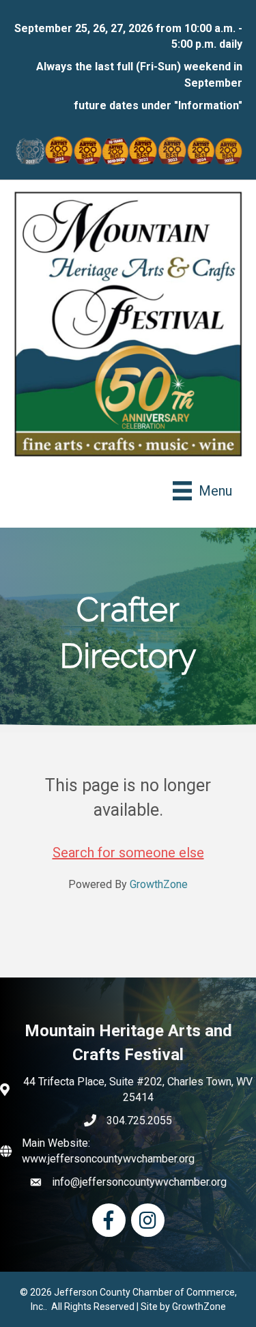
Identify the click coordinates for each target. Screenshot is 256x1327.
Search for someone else (128, 852)
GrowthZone (159, 884)
